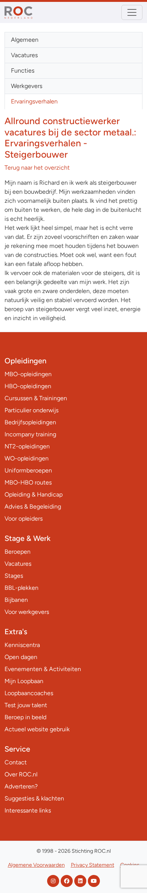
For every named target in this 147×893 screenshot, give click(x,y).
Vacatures (24, 55)
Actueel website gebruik (37, 729)
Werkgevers (26, 86)
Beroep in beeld (25, 717)
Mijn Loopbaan (24, 681)
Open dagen (21, 657)
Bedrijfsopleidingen (30, 422)
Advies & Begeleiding (33, 506)
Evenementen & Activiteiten (43, 669)
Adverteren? (21, 786)
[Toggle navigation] (131, 12)
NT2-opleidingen (27, 446)
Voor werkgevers (27, 611)
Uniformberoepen (28, 470)
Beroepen (18, 551)
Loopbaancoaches (29, 693)
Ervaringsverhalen (34, 101)
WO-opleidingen (27, 458)
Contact (16, 762)
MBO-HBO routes (28, 482)
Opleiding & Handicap (34, 494)
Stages (14, 575)
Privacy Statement (92, 865)
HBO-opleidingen (28, 386)
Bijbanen (16, 599)
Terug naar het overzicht (37, 167)
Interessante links (28, 810)
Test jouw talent (26, 705)
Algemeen (24, 39)
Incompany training (30, 434)
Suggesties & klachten (34, 798)
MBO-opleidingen (28, 374)
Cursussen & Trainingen (36, 398)
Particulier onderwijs (31, 410)
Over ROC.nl (21, 774)
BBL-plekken (21, 587)
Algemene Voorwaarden (36, 865)
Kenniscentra (22, 644)
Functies (22, 70)
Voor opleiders (24, 518)
